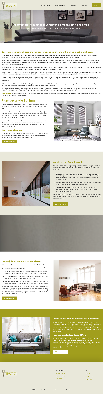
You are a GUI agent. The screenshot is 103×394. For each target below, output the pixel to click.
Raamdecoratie (60, 5)
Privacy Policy (89, 379)
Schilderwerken (45, 5)
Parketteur (73, 5)
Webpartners (89, 376)
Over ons (84, 5)
